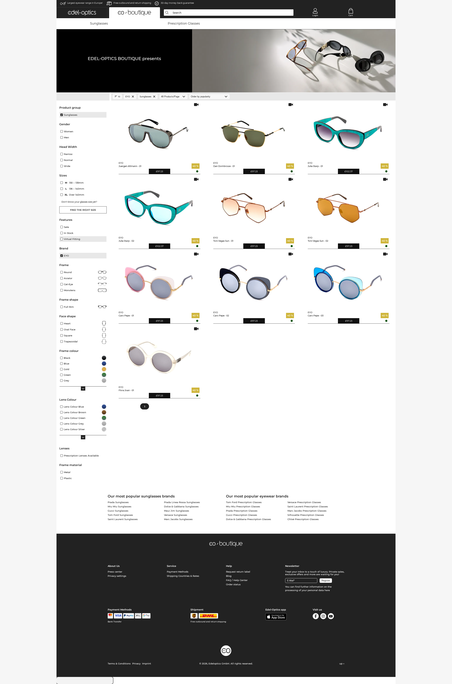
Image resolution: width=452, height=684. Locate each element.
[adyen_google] (146, 615)
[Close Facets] (82, 96)
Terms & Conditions (119, 663)
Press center (115, 571)
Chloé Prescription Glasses (303, 519)
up (341, 663)
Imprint (146, 663)
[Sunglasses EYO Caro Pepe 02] (253, 280)
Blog (228, 575)
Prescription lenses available (81, 455)
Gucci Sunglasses (118, 510)
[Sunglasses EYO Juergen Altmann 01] (158, 130)
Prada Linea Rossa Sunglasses (182, 502)
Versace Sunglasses (175, 515)
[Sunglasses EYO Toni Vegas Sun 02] (347, 205)
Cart (351, 15)
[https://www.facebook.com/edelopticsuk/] (316, 616)
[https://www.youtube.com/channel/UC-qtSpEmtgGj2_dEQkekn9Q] (331, 616)
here (327, 590)
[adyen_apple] (138, 615)
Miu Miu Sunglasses (119, 506)
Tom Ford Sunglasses (120, 515)
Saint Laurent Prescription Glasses (307, 506)
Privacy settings (117, 575)
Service (171, 566)
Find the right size (83, 209)
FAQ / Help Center (237, 580)
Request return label (238, 571)
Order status (233, 584)
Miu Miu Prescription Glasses (243, 506)
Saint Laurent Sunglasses (123, 519)
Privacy (136, 663)
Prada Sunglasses (118, 502)
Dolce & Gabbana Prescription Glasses (248, 519)
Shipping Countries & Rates (183, 575)
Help (229, 566)
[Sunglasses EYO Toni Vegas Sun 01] (253, 205)
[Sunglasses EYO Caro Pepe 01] (158, 280)
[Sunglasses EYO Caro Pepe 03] (347, 280)
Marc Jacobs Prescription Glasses (306, 510)
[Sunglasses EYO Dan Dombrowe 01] (253, 130)
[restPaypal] (128, 615)
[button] (81, 12)
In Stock (68, 233)
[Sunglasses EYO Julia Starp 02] (158, 205)
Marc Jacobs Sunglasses (178, 519)
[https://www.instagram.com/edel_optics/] (323, 616)
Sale (66, 227)
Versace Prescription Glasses (304, 502)
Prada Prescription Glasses (241, 510)
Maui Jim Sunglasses (176, 510)
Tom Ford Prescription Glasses (244, 502)
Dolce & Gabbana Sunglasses (181, 506)
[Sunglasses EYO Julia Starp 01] (347, 130)
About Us (114, 566)
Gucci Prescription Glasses (241, 515)
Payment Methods (177, 571)
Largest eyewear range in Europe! (85, 3)
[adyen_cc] (110, 615)
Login (315, 15)
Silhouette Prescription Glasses (305, 515)
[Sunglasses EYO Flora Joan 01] (158, 354)
